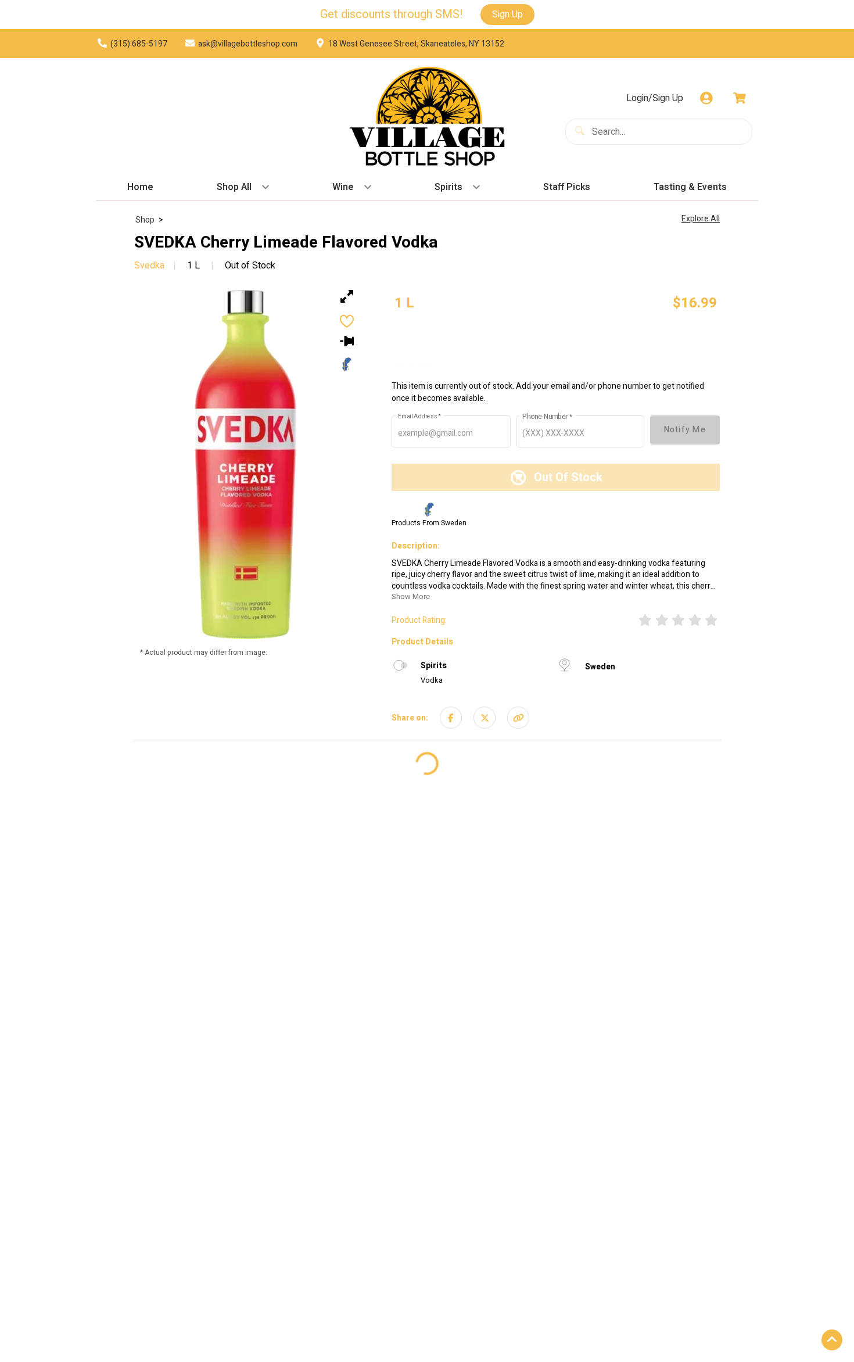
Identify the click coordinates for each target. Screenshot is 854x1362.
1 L (193, 266)
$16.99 (695, 303)
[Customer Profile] (706, 98)
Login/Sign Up (654, 98)
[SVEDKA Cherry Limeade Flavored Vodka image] (245, 464)
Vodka (432, 680)
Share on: (410, 717)
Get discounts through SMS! (391, 14)
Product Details (422, 642)
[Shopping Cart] (739, 98)
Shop (145, 220)
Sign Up (507, 14)
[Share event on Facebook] (451, 717)
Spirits (434, 666)
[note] (404, 303)
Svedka (149, 266)
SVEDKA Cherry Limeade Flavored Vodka (286, 243)
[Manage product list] (347, 341)
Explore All (700, 219)
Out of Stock (249, 266)
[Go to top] (831, 1339)
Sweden (600, 667)
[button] (518, 717)
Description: (416, 546)
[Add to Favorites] (347, 321)
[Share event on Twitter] (484, 717)
